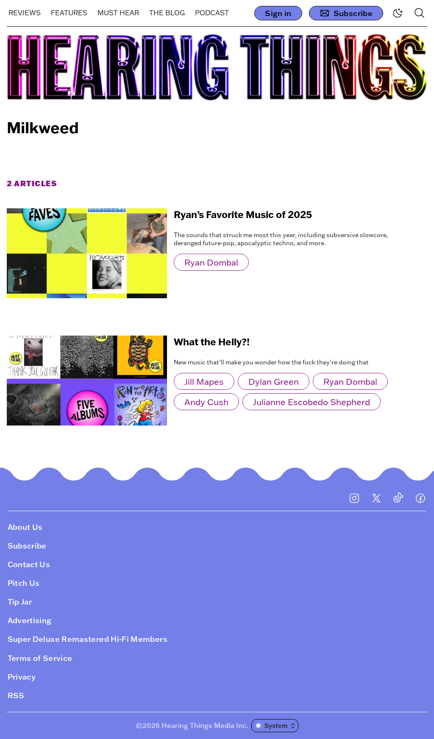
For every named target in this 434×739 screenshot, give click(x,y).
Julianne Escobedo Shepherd (311, 401)
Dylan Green (273, 381)
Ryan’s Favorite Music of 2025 (243, 214)
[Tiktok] (398, 498)
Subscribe (353, 13)
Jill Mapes (204, 381)
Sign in (278, 13)
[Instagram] (354, 498)
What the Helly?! (212, 342)
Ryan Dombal (211, 262)
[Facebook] (420, 498)
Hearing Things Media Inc (203, 725)
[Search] (419, 13)
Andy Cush (206, 401)
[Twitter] (376, 498)
